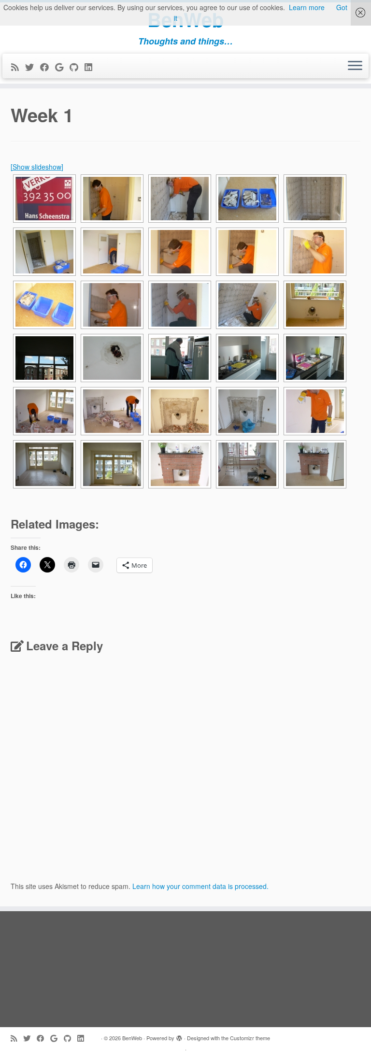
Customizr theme (250, 1038)
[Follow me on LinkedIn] (92, 66)
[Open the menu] (355, 66)
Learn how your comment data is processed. (200, 886)
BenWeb (132, 1038)
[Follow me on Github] (77, 66)
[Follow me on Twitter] (32, 66)
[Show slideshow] (37, 167)
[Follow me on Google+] (62, 66)
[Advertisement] (185, 969)
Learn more (307, 7)
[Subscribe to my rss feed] (18, 66)
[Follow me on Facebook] (47, 66)
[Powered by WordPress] (179, 1035)
